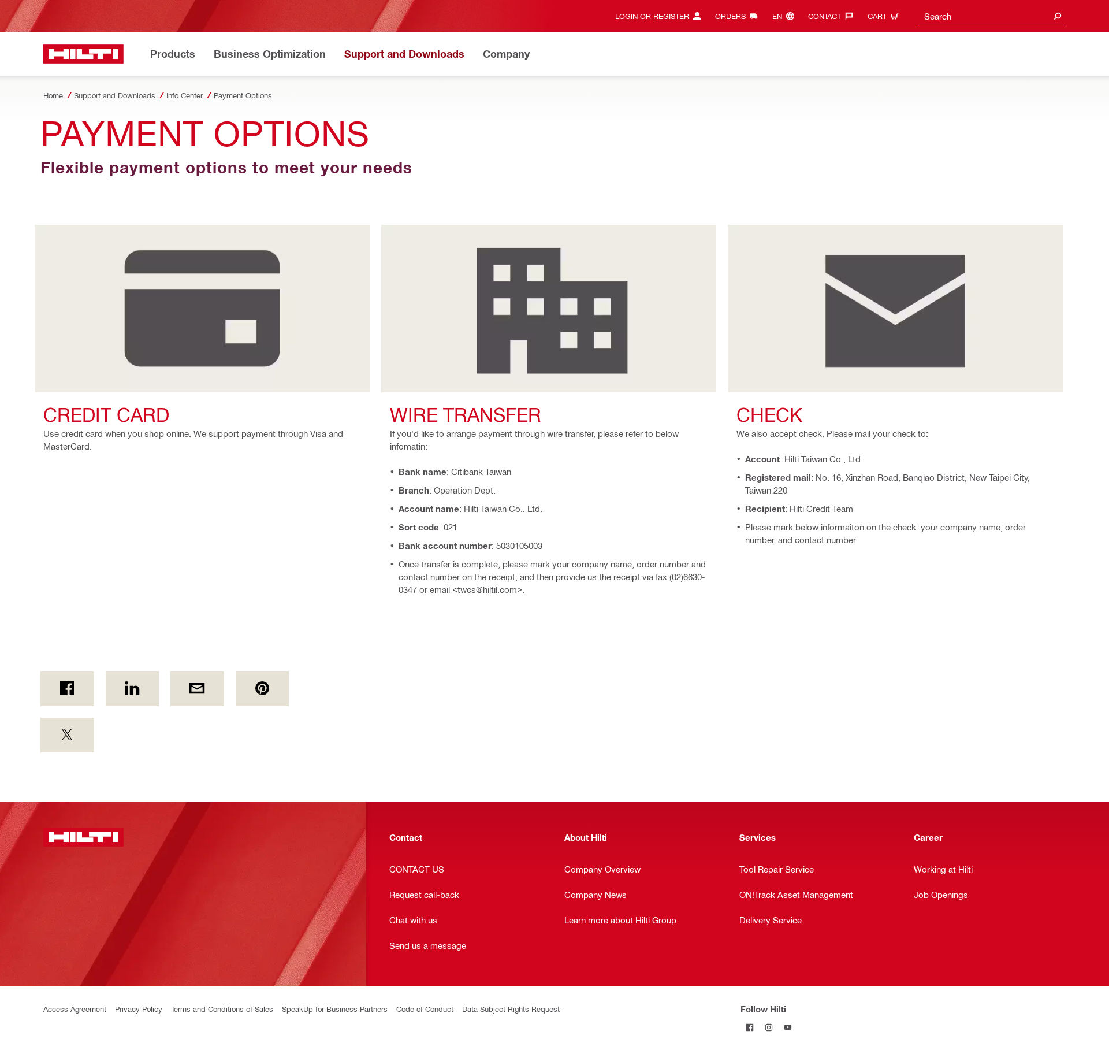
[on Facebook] (67, 688)
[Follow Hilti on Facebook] (750, 1027)
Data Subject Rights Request (511, 1008)
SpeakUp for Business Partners (335, 1008)
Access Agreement (74, 1008)
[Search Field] (1057, 15)
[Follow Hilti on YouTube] (788, 1027)
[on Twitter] (67, 735)
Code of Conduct (424, 1008)
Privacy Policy (138, 1008)
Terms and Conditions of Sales (222, 1008)
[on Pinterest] (262, 688)
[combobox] (991, 15)
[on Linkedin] (132, 688)
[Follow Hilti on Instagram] (769, 1027)
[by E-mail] (197, 688)
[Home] (83, 54)
